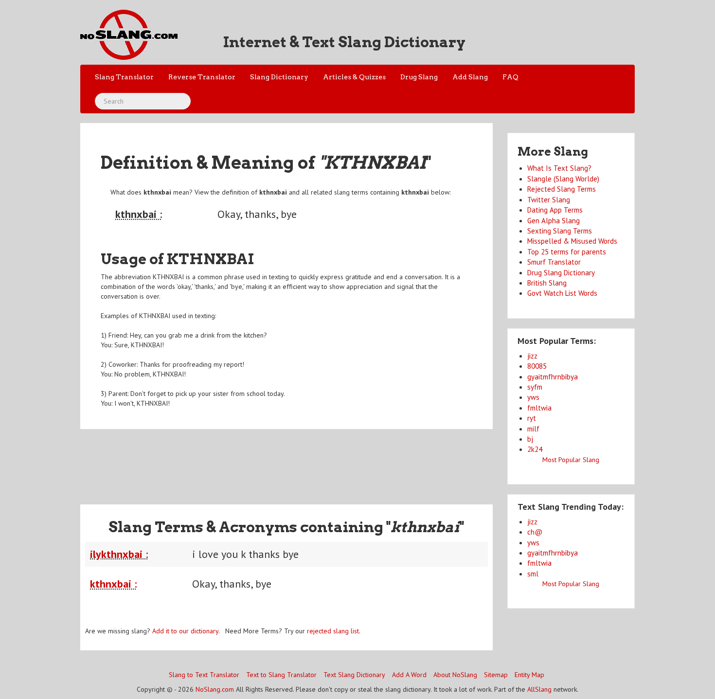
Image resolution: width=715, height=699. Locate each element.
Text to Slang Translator (281, 674)
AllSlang (539, 689)
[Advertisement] (286, 461)
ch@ (534, 532)
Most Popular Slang (570, 459)
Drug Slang (419, 77)
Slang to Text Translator (204, 674)
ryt (531, 418)
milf (533, 428)
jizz (532, 355)
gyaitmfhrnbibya (552, 376)
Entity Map (529, 674)
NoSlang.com (215, 689)
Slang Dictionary (279, 77)
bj (530, 439)
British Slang (547, 282)
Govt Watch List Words (562, 293)
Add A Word (409, 674)
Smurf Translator (554, 262)
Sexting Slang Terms (559, 230)
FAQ (510, 77)
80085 (537, 366)
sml (532, 573)
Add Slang (470, 77)
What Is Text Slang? (559, 168)
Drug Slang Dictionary (561, 272)
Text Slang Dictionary (354, 674)
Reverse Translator (201, 77)
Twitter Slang (548, 199)
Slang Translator (124, 77)
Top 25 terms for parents (566, 251)
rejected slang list (333, 631)
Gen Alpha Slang (553, 220)
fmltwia (539, 407)
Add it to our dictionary (185, 631)
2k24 (534, 449)
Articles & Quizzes (354, 77)
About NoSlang (455, 674)
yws (533, 397)
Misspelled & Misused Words (572, 241)
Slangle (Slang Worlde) (563, 178)
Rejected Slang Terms (561, 189)
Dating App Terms (555, 210)
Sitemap (496, 674)
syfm (534, 387)
